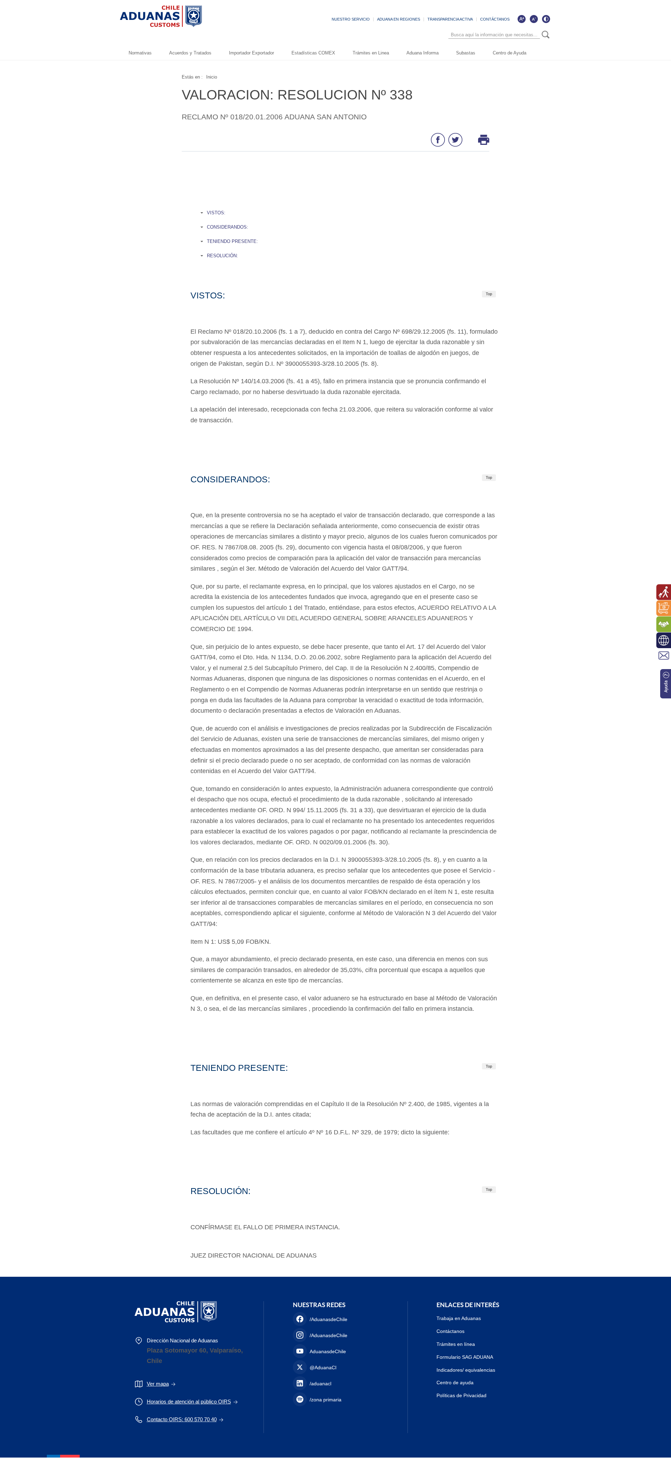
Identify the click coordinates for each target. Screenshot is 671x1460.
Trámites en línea (455, 1344)
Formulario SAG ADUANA (464, 1357)
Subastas (465, 52)
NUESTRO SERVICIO (351, 19)
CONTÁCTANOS (495, 19)
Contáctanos (450, 1331)
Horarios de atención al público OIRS (189, 1402)
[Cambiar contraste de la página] (546, 19)
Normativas (140, 52)
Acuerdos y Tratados (190, 52)
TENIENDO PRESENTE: (232, 241)
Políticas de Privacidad (461, 1395)
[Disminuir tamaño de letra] (534, 19)
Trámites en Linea (371, 52)
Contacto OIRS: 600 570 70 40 (182, 1419)
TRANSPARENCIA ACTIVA (450, 19)
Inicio (211, 77)
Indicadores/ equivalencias (465, 1370)
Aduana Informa (422, 52)
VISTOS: (216, 212)
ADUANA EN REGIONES (398, 19)
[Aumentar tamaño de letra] (521, 19)
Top (489, 294)
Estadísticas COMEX (313, 52)
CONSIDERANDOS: (227, 227)
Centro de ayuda (455, 1382)
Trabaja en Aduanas (458, 1318)
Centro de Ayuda (509, 52)
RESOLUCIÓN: (222, 255)
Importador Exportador (251, 52)
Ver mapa (158, 1384)
